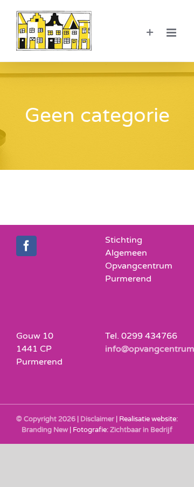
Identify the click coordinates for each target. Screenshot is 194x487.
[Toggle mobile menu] (172, 32)
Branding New (45, 430)
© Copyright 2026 (45, 419)
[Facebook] (26, 246)
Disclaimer (97, 419)
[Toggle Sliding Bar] (150, 32)
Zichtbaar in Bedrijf (141, 430)
